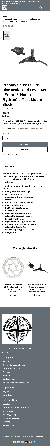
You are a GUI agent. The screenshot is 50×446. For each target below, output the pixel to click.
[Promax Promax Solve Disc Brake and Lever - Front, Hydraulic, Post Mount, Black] (37, 267)
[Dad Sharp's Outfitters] (4, 7)
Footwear (6, 372)
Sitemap (6, 421)
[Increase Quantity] (9, 137)
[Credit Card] (18, 442)
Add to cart (25, 144)
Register (6, 391)
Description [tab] (9, 166)
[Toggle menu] (45, 7)
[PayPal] (22, 442)
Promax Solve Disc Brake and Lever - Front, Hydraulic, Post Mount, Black (37, 288)
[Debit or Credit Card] (26, 442)
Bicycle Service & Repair (14, 364)
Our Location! (8, 425)
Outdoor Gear (8, 379)
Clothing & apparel (11, 368)
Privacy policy (9, 414)
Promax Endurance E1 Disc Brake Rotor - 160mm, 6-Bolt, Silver (13, 288)
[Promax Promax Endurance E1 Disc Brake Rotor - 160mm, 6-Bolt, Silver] (13, 267)
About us (6, 404)
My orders (7, 395)
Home (4, 16)
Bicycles (6, 361)
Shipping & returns (11, 418)
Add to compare (10, 154)
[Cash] (14, 442)
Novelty (6, 375)
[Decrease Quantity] (4, 137)
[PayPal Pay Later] (30, 442)
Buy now (25, 149)
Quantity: (6, 133)
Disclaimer (7, 411)
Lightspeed (6, 438)
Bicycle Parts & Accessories (15, 382)
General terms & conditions (15, 407)
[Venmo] (34, 442)
